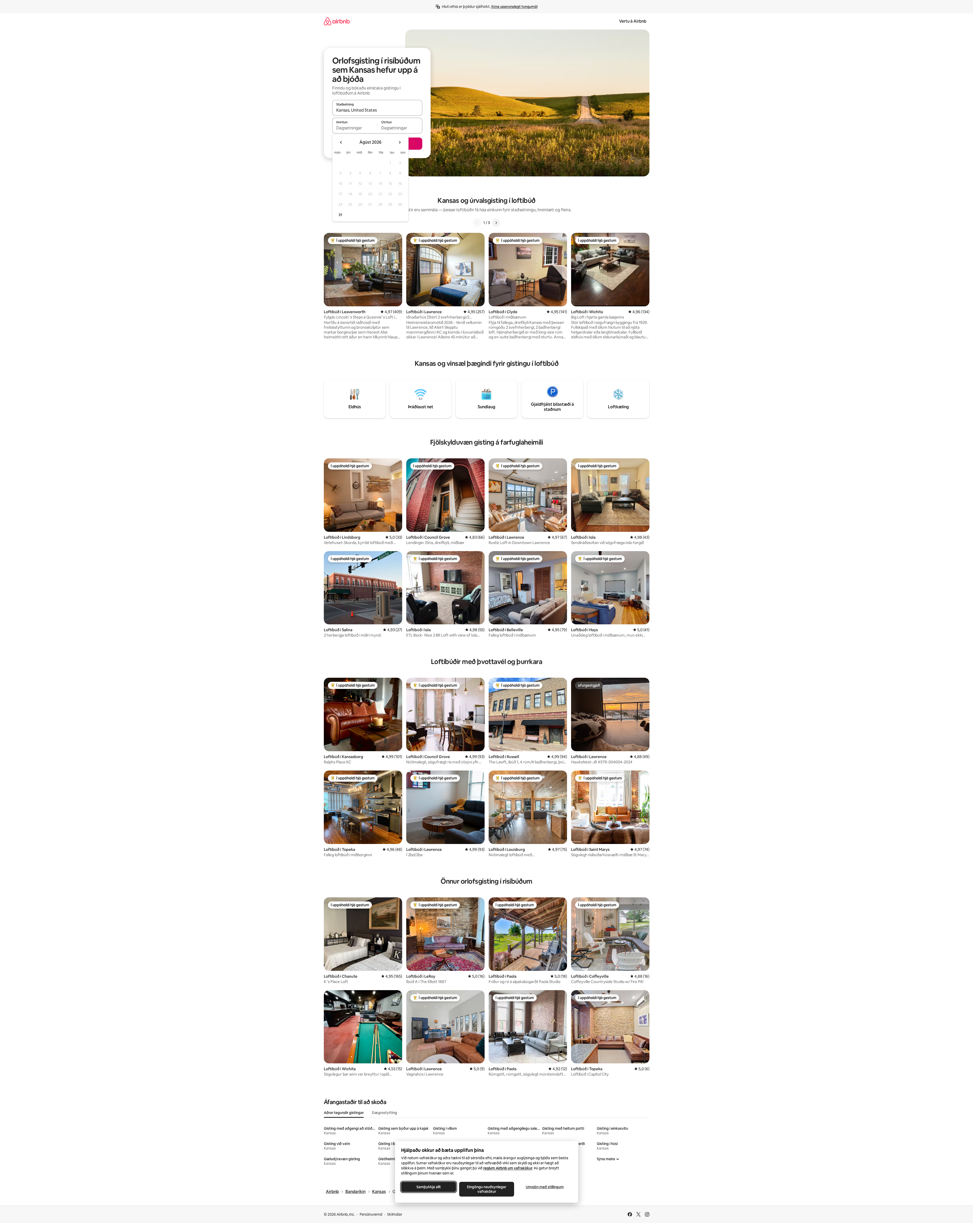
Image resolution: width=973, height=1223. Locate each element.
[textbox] (354, 128)
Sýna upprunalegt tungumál (514, 6)
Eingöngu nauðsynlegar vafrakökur (486, 1189)
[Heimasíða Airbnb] (337, 21)
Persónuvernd (371, 1214)
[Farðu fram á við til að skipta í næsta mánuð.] (399, 142)
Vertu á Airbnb (632, 21)
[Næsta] (496, 223)
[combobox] (377, 110)
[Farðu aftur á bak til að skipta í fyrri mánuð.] (341, 142)
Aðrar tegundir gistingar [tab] (344, 1112)
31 (340, 215)
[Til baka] (477, 223)
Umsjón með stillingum (544, 1187)
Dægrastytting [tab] (384, 1112)
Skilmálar (394, 1214)
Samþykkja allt (428, 1187)
